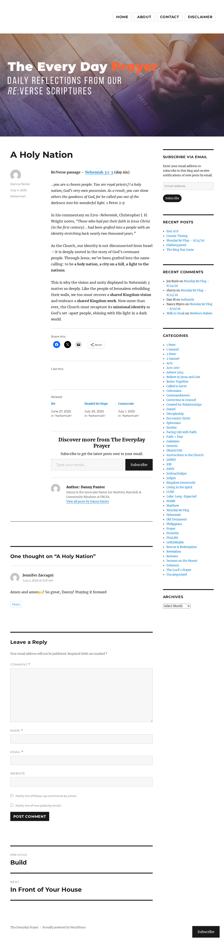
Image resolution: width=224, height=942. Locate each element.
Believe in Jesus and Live (183, 377)
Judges (171, 478)
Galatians (173, 441)
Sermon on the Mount (181, 561)
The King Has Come (180, 250)
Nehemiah (18, 196)
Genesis (172, 446)
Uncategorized (176, 574)
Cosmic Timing (177, 236)
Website (17, 773)
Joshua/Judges (176, 473)
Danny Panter (20, 184)
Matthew (172, 506)
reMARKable (175, 542)
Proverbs (172, 533)
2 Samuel (172, 359)
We (53, 404)
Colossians (174, 391)
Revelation (173, 551)
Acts (169, 363)
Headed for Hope (96, 404)
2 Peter (171, 354)
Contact (169, 17)
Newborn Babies (201, 313)
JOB (169, 464)
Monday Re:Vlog (177, 510)
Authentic (187, 299)
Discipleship (175, 414)
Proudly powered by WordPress (64, 927)
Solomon (172, 565)
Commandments (178, 395)
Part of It (172, 231)
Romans (172, 556)
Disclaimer (200, 17)
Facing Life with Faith (181, 432)
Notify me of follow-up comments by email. (46, 796)
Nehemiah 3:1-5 (99, 172)
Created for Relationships (184, 404)
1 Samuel (172, 349)
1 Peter (171, 345)
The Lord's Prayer (178, 570)
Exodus (171, 427)
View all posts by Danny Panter (87, 501)
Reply (16, 604)
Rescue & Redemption (181, 547)
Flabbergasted (176, 245)
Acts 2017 (173, 368)
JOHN (170, 469)
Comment (20, 664)
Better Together (177, 381)
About (144, 17)
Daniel (170, 409)
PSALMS (172, 538)
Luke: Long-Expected (181, 496)
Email (16, 752)
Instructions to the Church (185, 455)
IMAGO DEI (174, 450)
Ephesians (173, 423)
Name (16, 730)
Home (122, 17)
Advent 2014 (175, 372)
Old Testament (176, 519)
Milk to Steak (175, 313)
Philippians (174, 524)
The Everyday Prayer (24, 927)
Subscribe (139, 464)
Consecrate (126, 404)
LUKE (170, 492)
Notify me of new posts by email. (38, 805)
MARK (170, 501)
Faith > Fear (174, 437)
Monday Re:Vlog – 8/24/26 (185, 240)
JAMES (171, 460)
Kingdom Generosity (180, 483)
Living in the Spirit (179, 487)
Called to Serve (176, 386)
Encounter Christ (178, 418)
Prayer (170, 529)
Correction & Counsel (181, 400)
